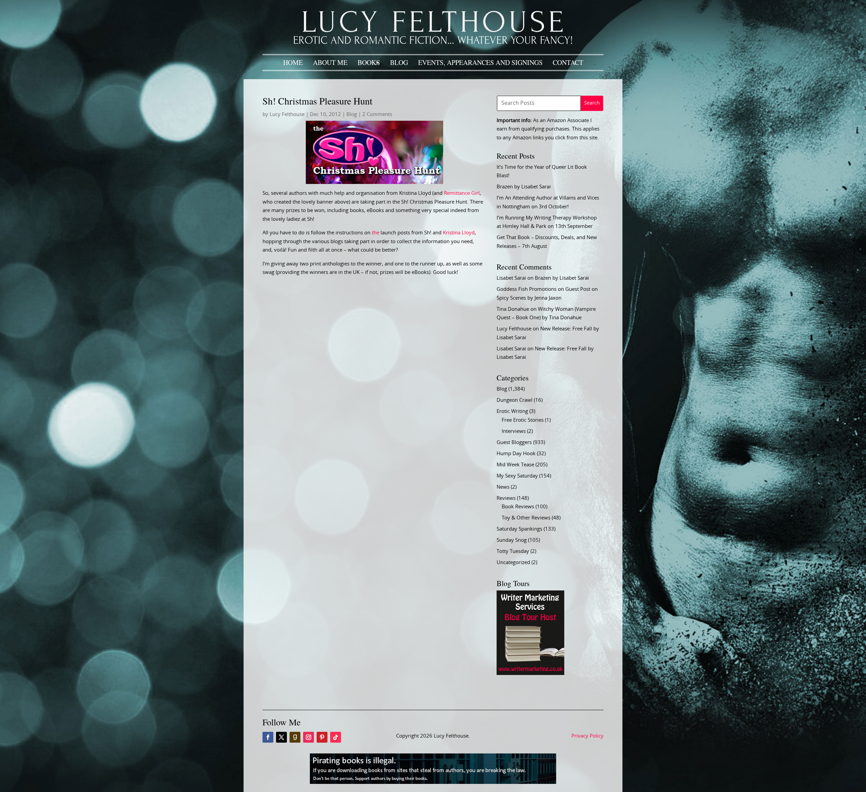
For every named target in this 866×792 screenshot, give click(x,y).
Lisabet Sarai (511, 278)
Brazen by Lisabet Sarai (524, 186)
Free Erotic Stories (523, 420)
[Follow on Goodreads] (295, 737)
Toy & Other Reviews (526, 517)
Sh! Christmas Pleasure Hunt (317, 100)
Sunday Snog (512, 540)
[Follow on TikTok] (335, 737)
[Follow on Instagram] (308, 737)
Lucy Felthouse (287, 114)
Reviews (506, 498)
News (503, 487)
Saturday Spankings (519, 529)
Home (293, 62)
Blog (399, 62)
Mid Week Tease (515, 464)
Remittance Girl (462, 193)
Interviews (514, 431)
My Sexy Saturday (517, 476)
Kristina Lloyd (459, 232)
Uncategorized (513, 562)
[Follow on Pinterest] (322, 737)
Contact (568, 62)
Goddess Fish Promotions (526, 289)
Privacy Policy (587, 736)
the (375, 232)
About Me (330, 62)
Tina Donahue (513, 309)
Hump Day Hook (516, 453)
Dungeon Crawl (514, 400)
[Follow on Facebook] (268, 737)
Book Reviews (518, 506)
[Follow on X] (281, 737)
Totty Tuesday (513, 551)
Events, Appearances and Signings (480, 62)
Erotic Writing (512, 411)
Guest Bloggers (514, 442)
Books (369, 62)
